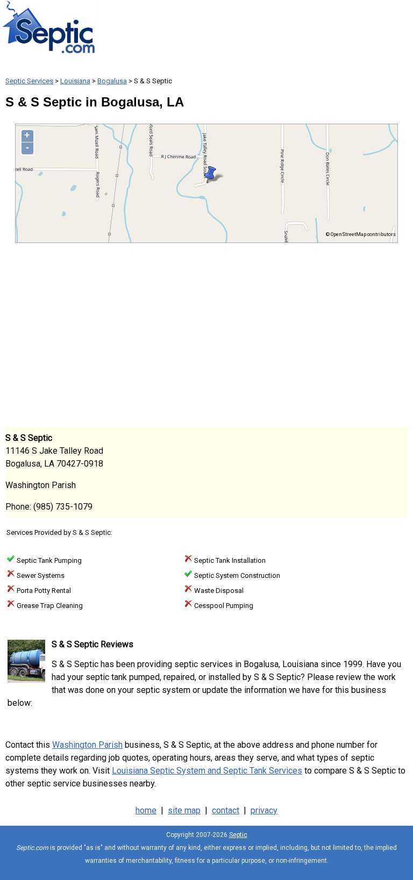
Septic (238, 835)
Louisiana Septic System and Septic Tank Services (207, 770)
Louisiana (75, 81)
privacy (264, 810)
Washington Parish (87, 745)
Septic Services (29, 81)
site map (184, 810)
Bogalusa (112, 81)
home (146, 810)
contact (225, 810)
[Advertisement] (206, 334)
